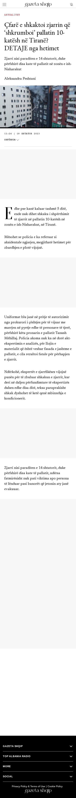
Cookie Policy (55, 786)
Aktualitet (12, 15)
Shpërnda (10, 140)
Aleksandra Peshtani (20, 79)
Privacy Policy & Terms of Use (28, 786)
